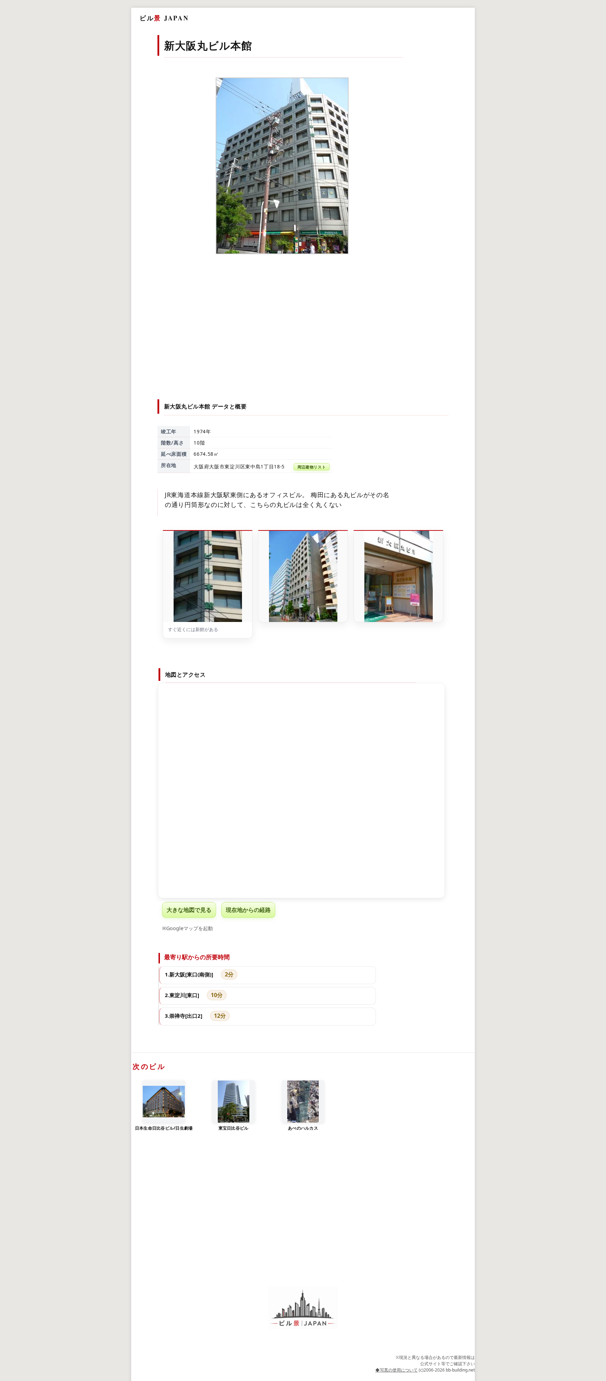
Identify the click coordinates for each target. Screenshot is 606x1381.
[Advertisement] (304, 329)
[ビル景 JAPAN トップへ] (303, 1307)
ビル (164, 17)
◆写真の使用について (396, 1370)
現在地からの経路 (248, 910)
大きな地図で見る (189, 910)
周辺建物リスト (311, 466)
